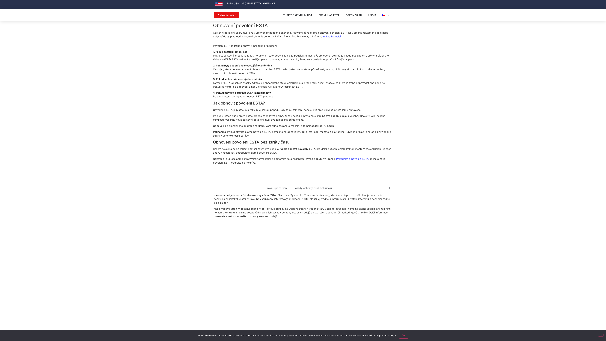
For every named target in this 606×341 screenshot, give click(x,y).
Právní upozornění (276, 188)
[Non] (601, 335)
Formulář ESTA (329, 15)
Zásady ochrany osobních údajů (313, 188)
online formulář (332, 36)
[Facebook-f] (389, 188)
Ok (403, 335)
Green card (354, 15)
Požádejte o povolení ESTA (352, 158)
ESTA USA (233, 3)
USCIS (372, 15)
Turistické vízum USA (297, 15)
